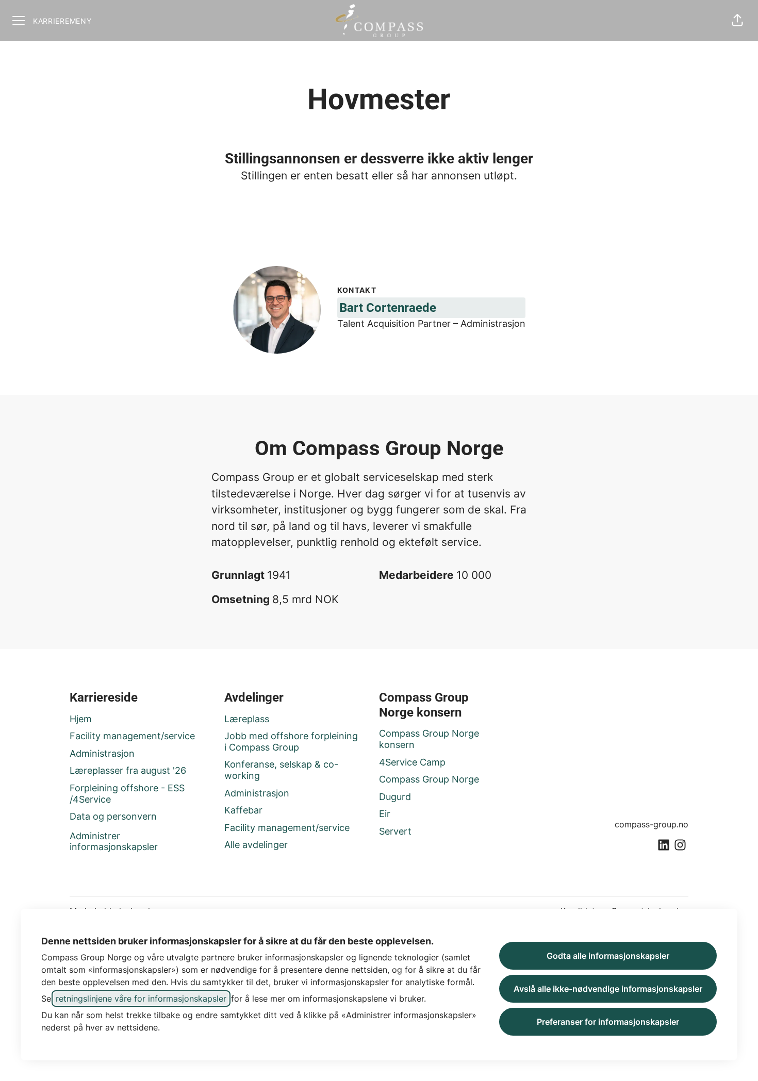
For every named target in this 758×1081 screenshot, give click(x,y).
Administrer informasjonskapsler (114, 841)
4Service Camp (412, 762)
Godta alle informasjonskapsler (608, 956)
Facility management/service (132, 735)
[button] (737, 20)
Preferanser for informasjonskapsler (608, 1022)
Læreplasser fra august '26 (128, 770)
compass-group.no (651, 824)
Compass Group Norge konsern (429, 739)
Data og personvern (113, 816)
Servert (395, 831)
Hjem (81, 718)
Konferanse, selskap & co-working (281, 770)
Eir (384, 813)
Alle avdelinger (256, 844)
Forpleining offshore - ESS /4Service (127, 794)
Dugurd (395, 796)
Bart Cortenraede (387, 308)
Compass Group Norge (429, 779)
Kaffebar (243, 810)
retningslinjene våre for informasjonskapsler (141, 998)
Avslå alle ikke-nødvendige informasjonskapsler (608, 989)
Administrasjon (102, 753)
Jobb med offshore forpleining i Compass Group (291, 741)
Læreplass (246, 718)
